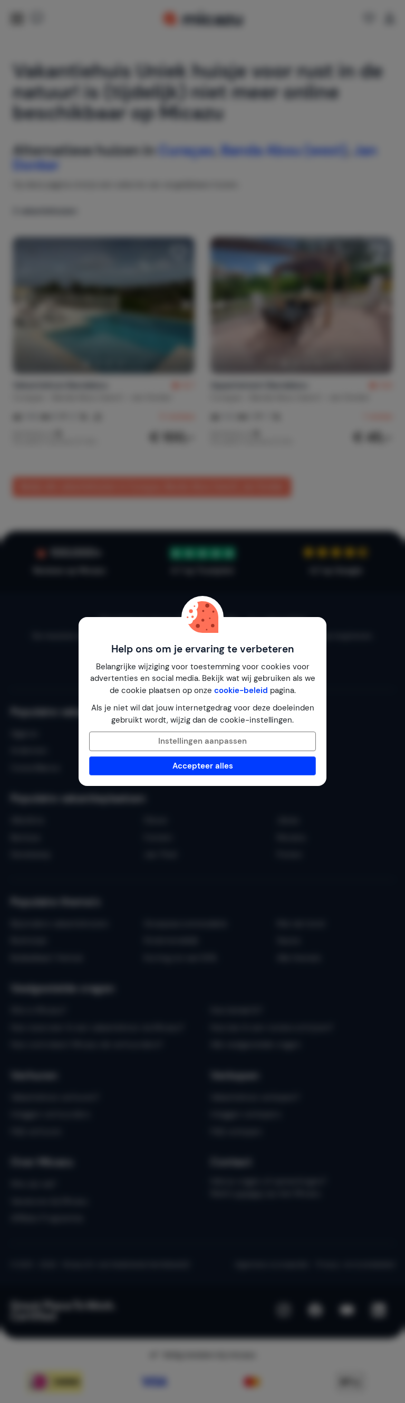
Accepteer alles (202, 766)
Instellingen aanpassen (202, 741)
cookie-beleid (241, 690)
